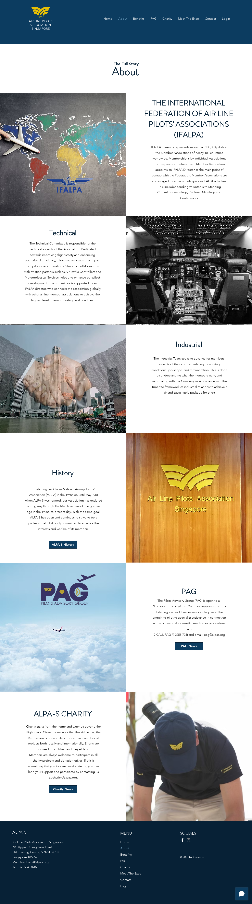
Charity (125, 867)
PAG (123, 861)
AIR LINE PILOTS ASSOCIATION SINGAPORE (41, 24)
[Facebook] (182, 840)
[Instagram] (188, 840)
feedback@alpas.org (34, 862)
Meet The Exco (130, 873)
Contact (125, 880)
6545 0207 (30, 867)
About (124, 848)
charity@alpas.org (64, 777)
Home (124, 842)
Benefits (126, 854)
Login (124, 886)
